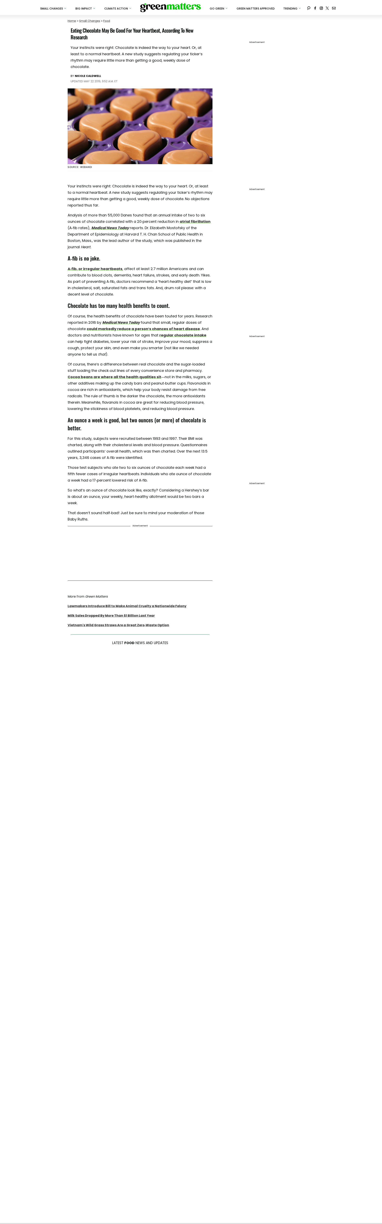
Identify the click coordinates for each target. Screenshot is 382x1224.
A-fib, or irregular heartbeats (95, 268)
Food (106, 21)
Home (72, 21)
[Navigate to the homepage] (170, 7)
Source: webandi (80, 167)
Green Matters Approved (256, 9)
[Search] (309, 7)
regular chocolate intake (182, 335)
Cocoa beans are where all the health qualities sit (114, 376)
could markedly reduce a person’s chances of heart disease (143, 328)
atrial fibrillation (195, 221)
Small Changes (89, 21)
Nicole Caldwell (88, 76)
